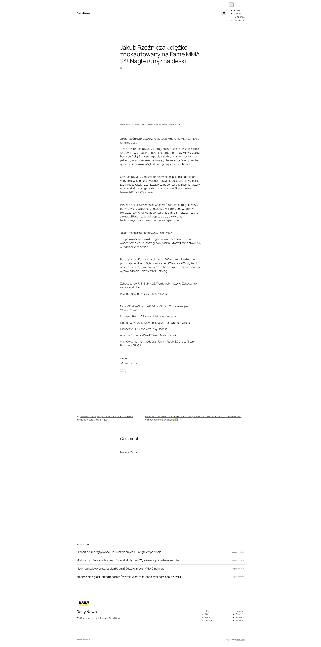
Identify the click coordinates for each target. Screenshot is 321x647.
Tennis (177, 124)
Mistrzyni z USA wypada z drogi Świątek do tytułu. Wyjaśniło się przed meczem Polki (128, 560)
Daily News (83, 13)
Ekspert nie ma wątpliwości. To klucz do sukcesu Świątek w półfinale (118, 552)
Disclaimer (149, 124)
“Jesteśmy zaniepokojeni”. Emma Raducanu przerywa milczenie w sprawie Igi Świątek (104, 418)
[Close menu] (231, 5)
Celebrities (139, 124)
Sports (171, 124)
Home (156, 124)
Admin (130, 124)
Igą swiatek (163, 124)
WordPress (240, 639)
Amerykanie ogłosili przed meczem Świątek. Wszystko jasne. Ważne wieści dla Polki (128, 576)
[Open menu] (223, 13)
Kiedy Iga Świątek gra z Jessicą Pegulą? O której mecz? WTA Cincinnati (120, 568)
